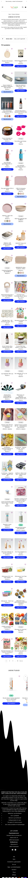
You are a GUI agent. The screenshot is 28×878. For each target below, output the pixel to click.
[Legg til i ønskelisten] (12, 48)
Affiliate (14, 874)
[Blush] (5, 116)
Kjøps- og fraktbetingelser (14, 867)
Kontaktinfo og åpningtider (14, 861)
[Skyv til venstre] (25, 679)
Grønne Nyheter (16, 14)
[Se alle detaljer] (7, 53)
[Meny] (2, 7)
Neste (21, 661)
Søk (14, 856)
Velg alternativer (7, 91)
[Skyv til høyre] (25, 676)
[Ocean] (7, 116)
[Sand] (23, 194)
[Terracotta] (9, 116)
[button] (22, 7)
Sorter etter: (9, 38)
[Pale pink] (21, 194)
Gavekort (14, 869)
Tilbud (14, 872)
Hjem (9, 14)
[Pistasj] (18, 194)
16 (17, 661)
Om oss (14, 864)
